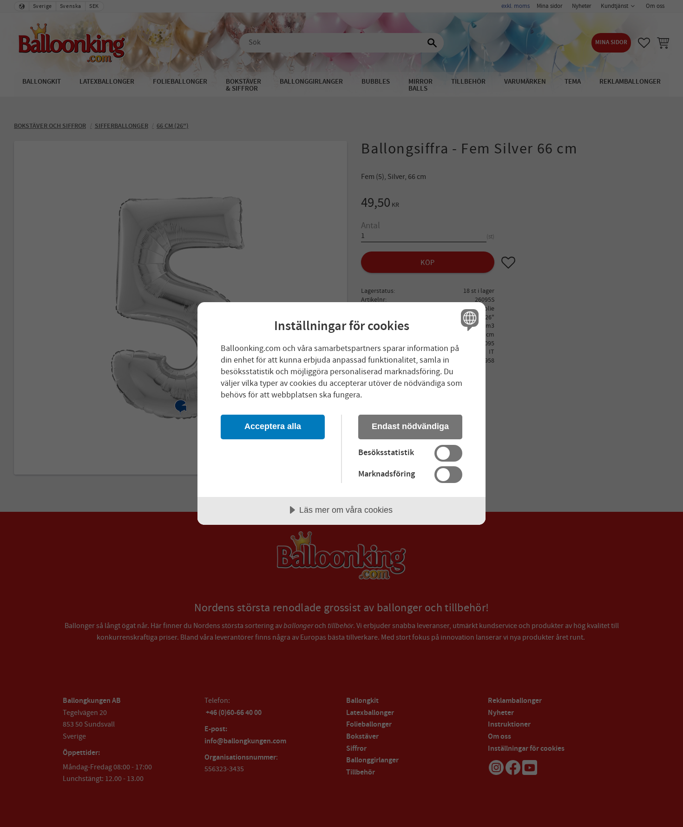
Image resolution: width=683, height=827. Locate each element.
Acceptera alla (272, 426)
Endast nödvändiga (410, 426)
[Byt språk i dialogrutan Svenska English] (468, 319)
